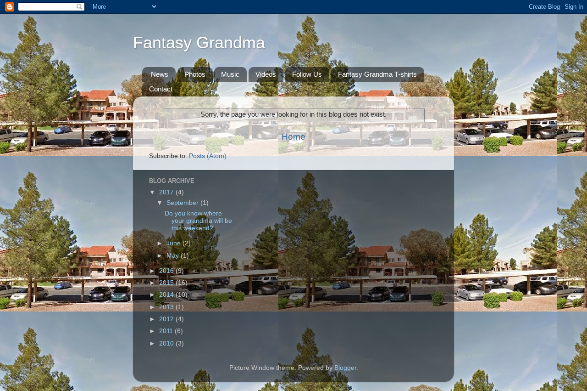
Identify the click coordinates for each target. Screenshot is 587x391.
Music (230, 74)
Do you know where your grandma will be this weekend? (198, 221)
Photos (194, 74)
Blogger (345, 367)
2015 (167, 282)
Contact (160, 89)
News (159, 74)
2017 (167, 192)
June (174, 243)
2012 (167, 319)
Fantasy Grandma (199, 42)
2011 (167, 331)
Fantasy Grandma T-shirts (377, 74)
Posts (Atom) (208, 156)
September (183, 202)
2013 (167, 307)
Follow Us (307, 74)
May (173, 255)
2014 (167, 294)
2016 (167, 270)
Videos (265, 74)
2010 (167, 343)
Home (293, 137)
